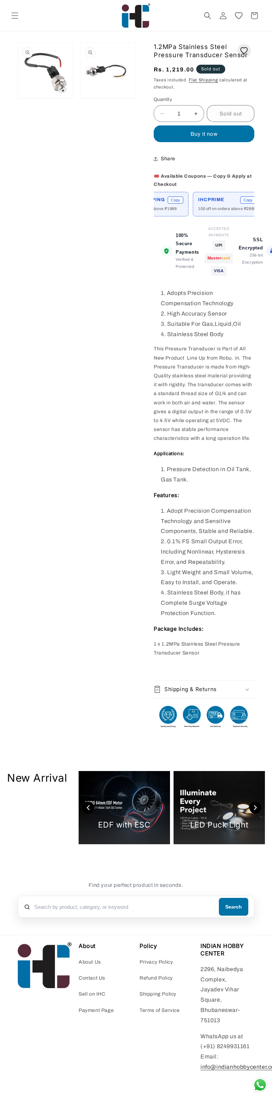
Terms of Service (160, 1010)
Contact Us (92, 978)
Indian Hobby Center (144, 1106)
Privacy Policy (156, 962)
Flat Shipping (203, 79)
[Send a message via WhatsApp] (260, 1085)
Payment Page (96, 1010)
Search (233, 907)
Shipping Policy (158, 994)
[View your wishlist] (238, 15)
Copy (165, 200)
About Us (90, 962)
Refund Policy (156, 978)
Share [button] (168, 158)
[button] (15, 15)
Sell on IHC (92, 994)
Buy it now (204, 134)
